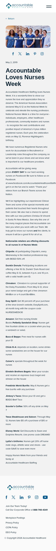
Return (11, 18)
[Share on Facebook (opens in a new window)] (13, 54)
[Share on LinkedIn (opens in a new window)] (27, 54)
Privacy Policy (12, 522)
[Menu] (48, 6)
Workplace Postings (15, 517)
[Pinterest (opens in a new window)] (29, 498)
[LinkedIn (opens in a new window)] (21, 498)
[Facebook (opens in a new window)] (6, 498)
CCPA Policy (12, 527)
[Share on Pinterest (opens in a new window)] (35, 54)
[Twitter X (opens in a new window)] (13, 498)
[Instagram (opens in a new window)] (42, 54)
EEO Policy (11, 532)
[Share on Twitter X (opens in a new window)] (20, 54)
